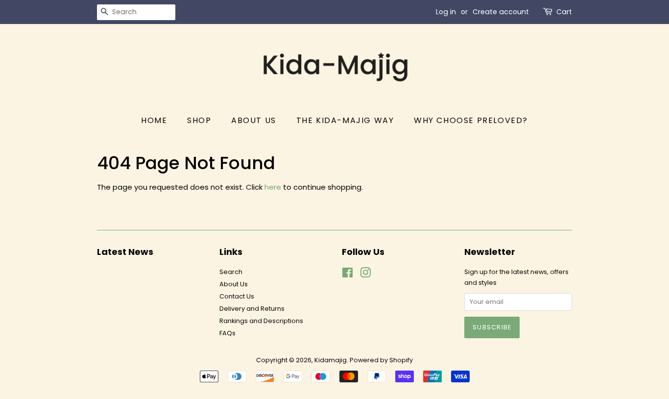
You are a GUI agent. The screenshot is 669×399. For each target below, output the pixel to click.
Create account (501, 12)
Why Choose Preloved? (471, 120)
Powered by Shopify (381, 360)
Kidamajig (330, 360)
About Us (253, 120)
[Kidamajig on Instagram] (365, 275)
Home (154, 120)
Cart (564, 12)
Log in (446, 12)
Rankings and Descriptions (261, 321)
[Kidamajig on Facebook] (347, 275)
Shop (199, 120)
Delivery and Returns (252, 308)
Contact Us (236, 296)
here (272, 187)
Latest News (125, 252)
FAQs (227, 333)
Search (230, 272)
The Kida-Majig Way (345, 120)
